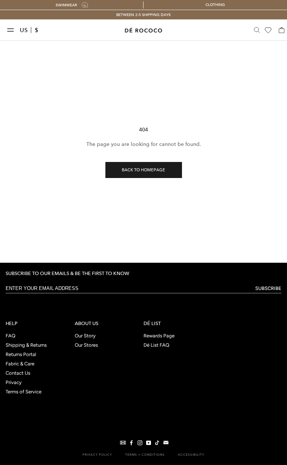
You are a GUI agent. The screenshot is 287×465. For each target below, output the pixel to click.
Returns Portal (21, 354)
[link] (122, 442)
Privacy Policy (97, 454)
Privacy (14, 382)
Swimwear (66, 5)
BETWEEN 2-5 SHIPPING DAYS (143, 14)
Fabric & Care (20, 364)
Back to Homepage (143, 170)
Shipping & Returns (26, 345)
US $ (29, 30)
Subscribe (268, 288)
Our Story (85, 336)
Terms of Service (23, 392)
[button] (12, 30)
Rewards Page (159, 336)
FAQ (10, 336)
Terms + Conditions (145, 454)
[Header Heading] (143, 30)
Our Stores (86, 345)
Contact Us (18, 373)
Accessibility (191, 454)
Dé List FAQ (156, 345)
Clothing (215, 4)
